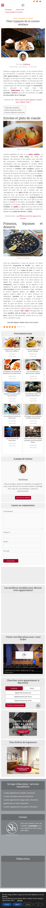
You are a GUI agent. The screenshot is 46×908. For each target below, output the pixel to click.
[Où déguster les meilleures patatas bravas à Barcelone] (12, 364)
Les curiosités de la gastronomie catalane (33, 372)
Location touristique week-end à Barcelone (18, 796)
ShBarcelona (15, 90)
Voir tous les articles (23, 498)
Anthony (26, 64)
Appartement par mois (23, 697)
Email (5, 542)
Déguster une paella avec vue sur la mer (12, 395)
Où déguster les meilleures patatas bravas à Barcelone (12, 372)
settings (19, 900)
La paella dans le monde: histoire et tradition (12, 350)
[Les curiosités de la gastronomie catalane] (33, 364)
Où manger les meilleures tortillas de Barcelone (33, 417)
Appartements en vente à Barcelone (15, 803)
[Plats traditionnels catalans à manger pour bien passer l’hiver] (33, 432)
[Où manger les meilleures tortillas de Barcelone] (33, 409)
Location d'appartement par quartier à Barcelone (20, 807)
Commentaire (8, 511)
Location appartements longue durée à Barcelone (20, 800)
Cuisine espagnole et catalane (23, 18)
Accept (7, 904)
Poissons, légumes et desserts (14, 112)
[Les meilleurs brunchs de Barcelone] (12, 409)
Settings (27, 904)
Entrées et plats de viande (13, 110)
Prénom (6, 532)
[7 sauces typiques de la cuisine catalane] (33, 342)
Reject (17, 904)
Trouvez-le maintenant (15, 705)
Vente (32, 688)
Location (14, 688)
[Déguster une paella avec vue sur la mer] (12, 387)
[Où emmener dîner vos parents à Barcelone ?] (33, 387)
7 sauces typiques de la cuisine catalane (33, 350)
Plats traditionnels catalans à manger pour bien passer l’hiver (33, 440)
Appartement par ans (23, 693)
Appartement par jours (23, 700)
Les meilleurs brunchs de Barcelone (12, 417)
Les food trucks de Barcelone (12, 439)
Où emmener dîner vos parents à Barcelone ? (33, 395)
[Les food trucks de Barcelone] (12, 432)
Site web (6, 551)
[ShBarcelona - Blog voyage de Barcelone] (23, 5)
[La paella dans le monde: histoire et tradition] (12, 342)
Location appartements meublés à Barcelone (19, 793)
